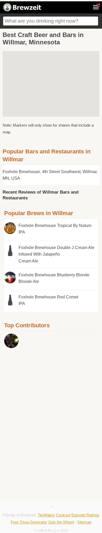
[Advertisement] (43, 390)
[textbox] (50, 21)
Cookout (63, 515)
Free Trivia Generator (29, 522)
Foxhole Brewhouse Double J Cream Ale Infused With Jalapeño (56, 254)
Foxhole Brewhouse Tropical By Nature (55, 229)
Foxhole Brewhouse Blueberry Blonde (54, 278)
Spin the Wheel (61, 522)
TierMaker (46, 515)
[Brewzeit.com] (22, 10)
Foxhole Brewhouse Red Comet (48, 300)
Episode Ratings (85, 515)
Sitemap (84, 522)
